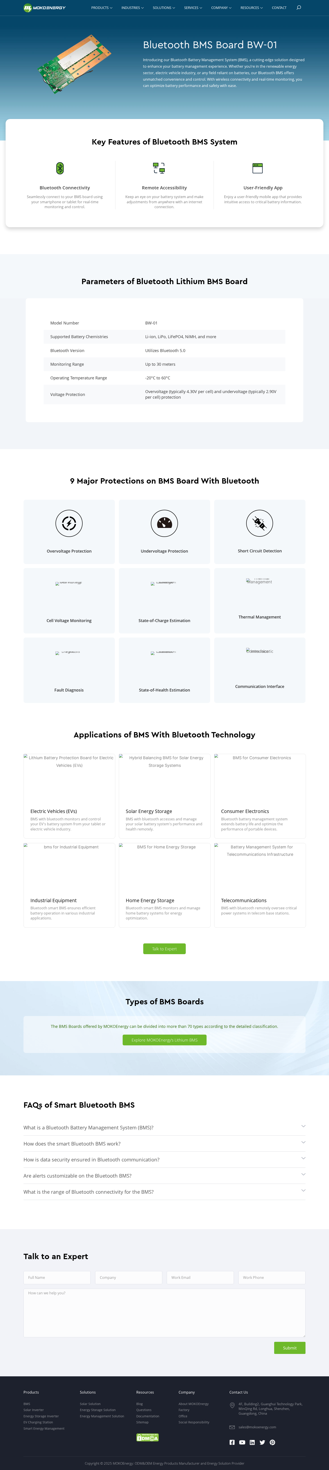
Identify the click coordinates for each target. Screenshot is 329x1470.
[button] (165, 1128)
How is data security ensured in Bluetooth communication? (91, 1159)
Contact (279, 7)
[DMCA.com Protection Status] (147, 1437)
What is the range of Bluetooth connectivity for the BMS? (89, 1191)
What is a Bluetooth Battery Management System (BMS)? (88, 1127)
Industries (131, 7)
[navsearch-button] (298, 7)
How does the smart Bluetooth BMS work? (72, 1143)
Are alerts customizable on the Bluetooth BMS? (77, 1175)
